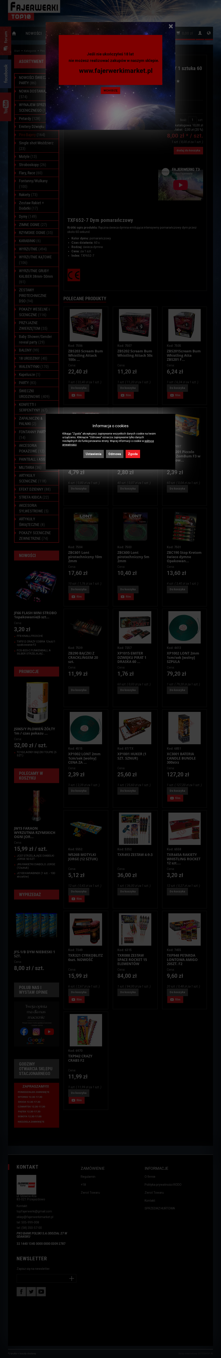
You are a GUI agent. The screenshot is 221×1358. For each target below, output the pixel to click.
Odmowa (114, 454)
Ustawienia (93, 454)
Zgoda (133, 454)
